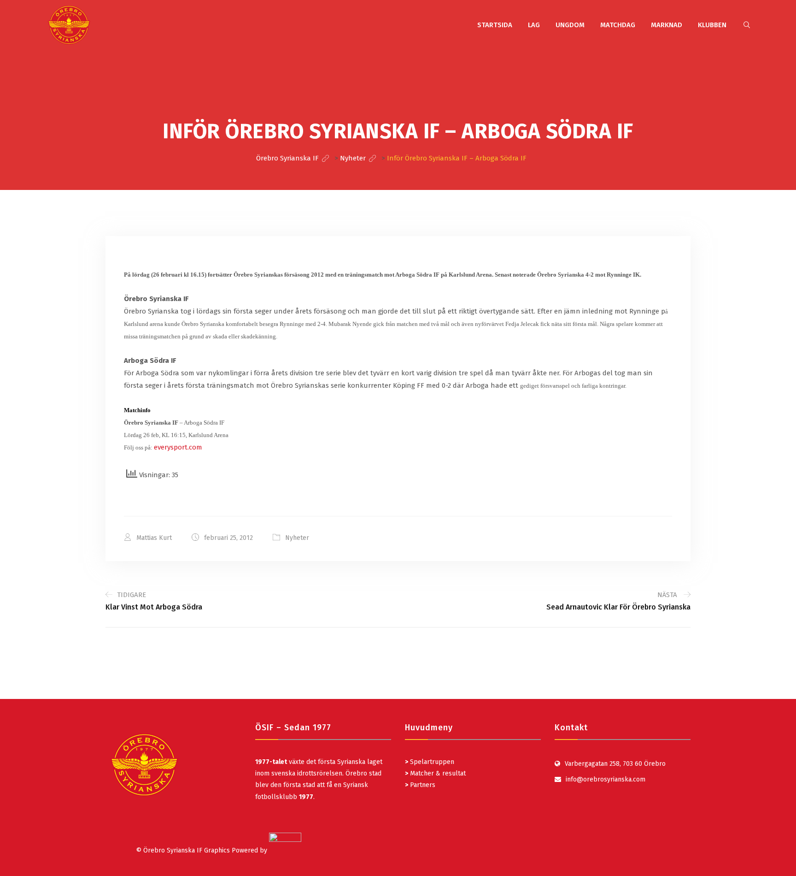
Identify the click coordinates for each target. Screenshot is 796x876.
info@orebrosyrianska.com (605, 779)
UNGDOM (570, 25)
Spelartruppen (431, 762)
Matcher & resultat (435, 773)
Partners (420, 785)
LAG (534, 25)
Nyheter (297, 538)
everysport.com (178, 447)
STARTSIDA (494, 25)
